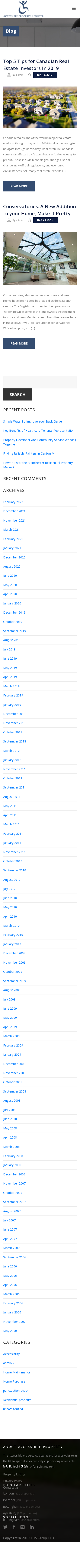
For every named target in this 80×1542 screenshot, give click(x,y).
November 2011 (14, 769)
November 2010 (14, 852)
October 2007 (12, 1193)
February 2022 (13, 502)
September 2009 (14, 981)
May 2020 (10, 585)
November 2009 (14, 962)
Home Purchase (14, 1381)
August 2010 (11, 880)
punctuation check (15, 1390)
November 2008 (14, 1073)
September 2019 (14, 631)
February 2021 (13, 539)
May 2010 (10, 907)
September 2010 (14, 870)
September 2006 (14, 1257)
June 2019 (10, 658)
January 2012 (12, 760)
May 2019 (10, 668)
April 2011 (10, 815)
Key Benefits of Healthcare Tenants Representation (38, 430)
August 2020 (11, 566)
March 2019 (11, 686)
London (18, 1493)
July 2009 (9, 999)
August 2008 (11, 1100)
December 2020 (14, 557)
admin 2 (8, 1363)
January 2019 (12, 705)
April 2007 (10, 1239)
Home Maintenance (17, 1372)
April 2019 (10, 677)
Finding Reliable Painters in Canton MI (29, 453)
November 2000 (14, 1322)
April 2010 (10, 916)
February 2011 (13, 834)
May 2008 (10, 1128)
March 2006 (11, 1294)
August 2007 (11, 1211)
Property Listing (14, 1474)
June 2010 (10, 898)
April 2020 (10, 594)
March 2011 (11, 824)
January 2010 (12, 944)
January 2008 (12, 1165)
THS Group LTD (42, 1538)
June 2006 (10, 1266)
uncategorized (13, 1409)
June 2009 (10, 1008)
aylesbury (20, 1513)
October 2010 (12, 861)
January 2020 (12, 603)
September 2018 (14, 741)
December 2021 (14, 511)
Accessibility (11, 1354)
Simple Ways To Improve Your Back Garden (33, 421)
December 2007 (14, 1174)
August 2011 (11, 797)
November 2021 (14, 520)
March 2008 (11, 1147)
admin (19, 74)
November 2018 (14, 723)
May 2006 (10, 1276)
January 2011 (12, 843)
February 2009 (13, 1045)
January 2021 (12, 548)
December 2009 (14, 953)
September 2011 (14, 787)
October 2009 (12, 972)
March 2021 (11, 529)
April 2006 (10, 1285)
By (14, 74)
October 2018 (12, 732)
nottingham (21, 1506)
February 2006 (13, 1303)
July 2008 (9, 1110)
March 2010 (11, 926)
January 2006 (12, 1312)
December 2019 (14, 612)
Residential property (17, 1400)
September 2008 (14, 1091)
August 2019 (11, 640)
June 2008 (10, 1119)
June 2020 (10, 576)
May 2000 (10, 1331)
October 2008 (12, 1082)
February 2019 (13, 695)
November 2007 (14, 1183)
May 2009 (10, 1018)
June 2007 (10, 1229)
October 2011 (12, 778)
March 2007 (11, 1248)
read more (19, 186)
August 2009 (11, 990)
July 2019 (9, 649)
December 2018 (14, 714)
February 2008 (13, 1156)
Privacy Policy (12, 1481)
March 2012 (11, 751)
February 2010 (13, 935)
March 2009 (11, 1036)
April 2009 (10, 1027)
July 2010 (9, 889)
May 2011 (10, 806)
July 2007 (9, 1220)
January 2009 (12, 1054)
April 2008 (10, 1137)
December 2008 (14, 1064)
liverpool (19, 1500)
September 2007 (14, 1202)
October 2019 (12, 622)
